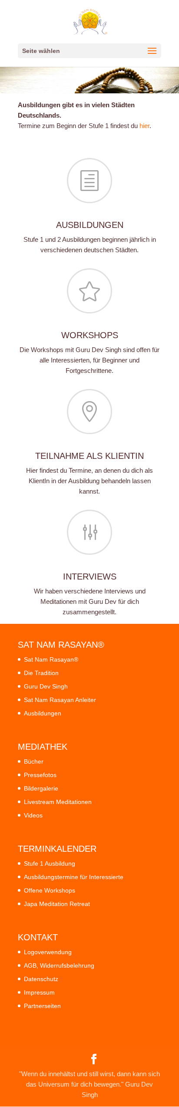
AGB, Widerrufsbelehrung (59, 965)
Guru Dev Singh (46, 686)
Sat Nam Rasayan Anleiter (60, 699)
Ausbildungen (89, 225)
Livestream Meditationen (58, 801)
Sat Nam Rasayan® (51, 659)
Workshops (89, 335)
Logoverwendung (48, 952)
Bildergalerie (41, 788)
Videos (33, 815)
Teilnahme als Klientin (89, 456)
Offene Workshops (49, 890)
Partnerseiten (42, 1005)
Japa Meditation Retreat (57, 903)
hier (144, 125)
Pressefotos (40, 774)
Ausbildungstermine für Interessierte (73, 876)
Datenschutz (41, 978)
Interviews (89, 576)
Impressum (39, 992)
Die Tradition (41, 672)
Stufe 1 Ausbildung (49, 863)
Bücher (33, 761)
